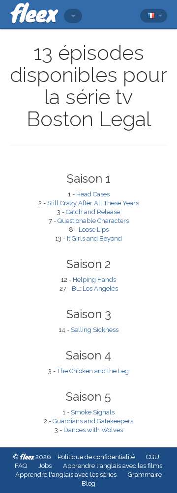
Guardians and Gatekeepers (93, 421)
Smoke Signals (93, 412)
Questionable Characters (93, 220)
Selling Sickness (94, 329)
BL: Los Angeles (95, 288)
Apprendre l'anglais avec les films (112, 465)
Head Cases (93, 194)
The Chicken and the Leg (93, 371)
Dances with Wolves (93, 430)
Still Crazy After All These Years (93, 203)
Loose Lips (94, 229)
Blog (88, 483)
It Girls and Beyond (94, 238)
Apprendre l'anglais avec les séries (66, 474)
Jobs (45, 465)
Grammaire (145, 474)
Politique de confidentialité (96, 457)
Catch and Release (93, 212)
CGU (152, 457)
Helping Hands (94, 279)
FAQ (21, 465)
